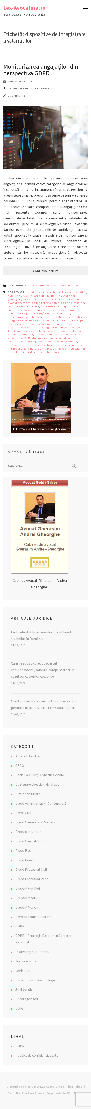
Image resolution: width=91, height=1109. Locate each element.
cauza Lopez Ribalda (46, 302)
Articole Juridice (38, 285)
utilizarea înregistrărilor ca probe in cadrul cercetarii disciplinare (46, 350)
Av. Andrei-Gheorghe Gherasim (30, 88)
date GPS (33, 306)
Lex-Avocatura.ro (24, 7)
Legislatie (22, 970)
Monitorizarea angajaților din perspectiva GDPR (40, 69)
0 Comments (16, 95)
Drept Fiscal (24, 850)
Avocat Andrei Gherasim (51, 299)
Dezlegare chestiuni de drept (37, 784)
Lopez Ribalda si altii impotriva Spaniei (46, 322)
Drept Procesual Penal (32, 879)
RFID (27, 338)
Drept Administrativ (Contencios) (40, 803)
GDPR (75, 285)
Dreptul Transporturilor (33, 916)
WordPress (74, 1093)
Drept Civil (23, 812)
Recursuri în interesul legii (35, 980)
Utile (19, 1008)
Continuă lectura (45, 271)
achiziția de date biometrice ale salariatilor (57, 292)
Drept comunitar (28, 831)
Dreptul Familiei (27, 888)
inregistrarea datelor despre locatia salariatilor (39, 317)
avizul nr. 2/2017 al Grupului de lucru (32, 295)
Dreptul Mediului (27, 898)
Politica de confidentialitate (36, 1055)
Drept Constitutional (31, 841)
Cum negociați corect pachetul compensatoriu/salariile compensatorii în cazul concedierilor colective (42, 670)
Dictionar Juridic (27, 794)
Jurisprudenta (26, 961)
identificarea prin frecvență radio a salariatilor (39, 313)
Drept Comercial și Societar (36, 822)
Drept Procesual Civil (31, 869)
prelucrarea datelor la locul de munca (42, 331)
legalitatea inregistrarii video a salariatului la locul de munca (47, 318)
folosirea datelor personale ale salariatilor (52, 309)
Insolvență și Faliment (32, 951)
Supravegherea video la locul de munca (50, 341)
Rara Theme (36, 1093)
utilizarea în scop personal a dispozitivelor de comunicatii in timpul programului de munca (46, 346)
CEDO (19, 765)
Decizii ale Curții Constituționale (39, 775)
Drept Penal (24, 860)
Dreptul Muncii (60, 285)
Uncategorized (26, 999)
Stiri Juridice (24, 989)
